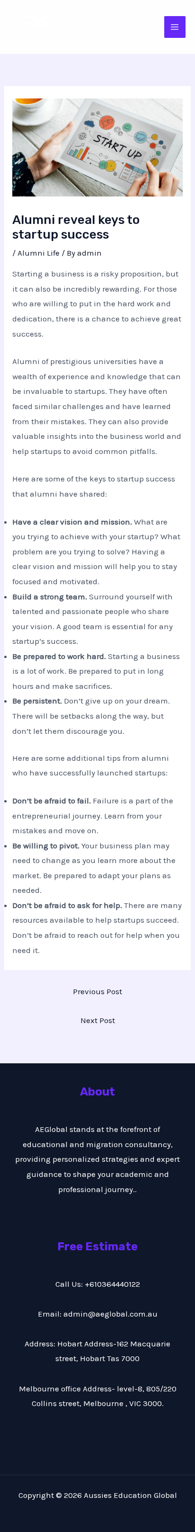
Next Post (97, 1020)
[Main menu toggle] (175, 27)
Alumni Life (39, 253)
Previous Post (97, 991)
